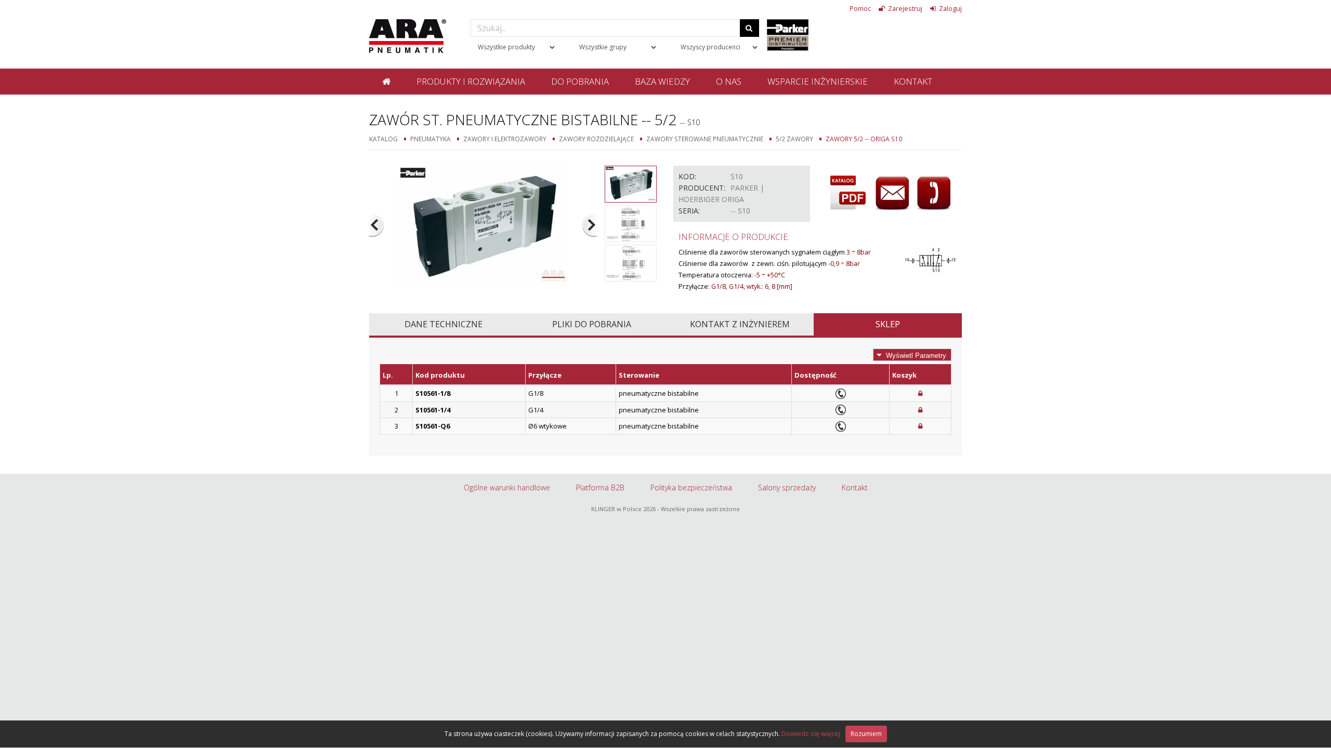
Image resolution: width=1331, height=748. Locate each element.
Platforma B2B (600, 487)
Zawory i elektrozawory (504, 139)
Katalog (383, 139)
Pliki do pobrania (591, 324)
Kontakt (913, 81)
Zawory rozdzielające (596, 139)
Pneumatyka (430, 139)
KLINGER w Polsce (616, 509)
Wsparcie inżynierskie (817, 81)
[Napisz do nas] (892, 193)
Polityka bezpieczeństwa (691, 487)
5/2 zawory (794, 139)
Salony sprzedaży (787, 487)
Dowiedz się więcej (810, 733)
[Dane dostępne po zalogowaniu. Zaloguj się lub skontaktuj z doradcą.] (920, 393)
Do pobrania (580, 81)
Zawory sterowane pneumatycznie (704, 139)
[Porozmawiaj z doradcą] (934, 193)
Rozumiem (866, 733)
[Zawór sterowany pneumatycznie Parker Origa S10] (483, 225)
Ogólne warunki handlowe (507, 487)
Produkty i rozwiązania (470, 81)
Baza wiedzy (662, 81)
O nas (728, 81)
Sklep (888, 324)
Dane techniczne (443, 324)
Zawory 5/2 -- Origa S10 (864, 139)
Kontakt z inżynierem (740, 324)
